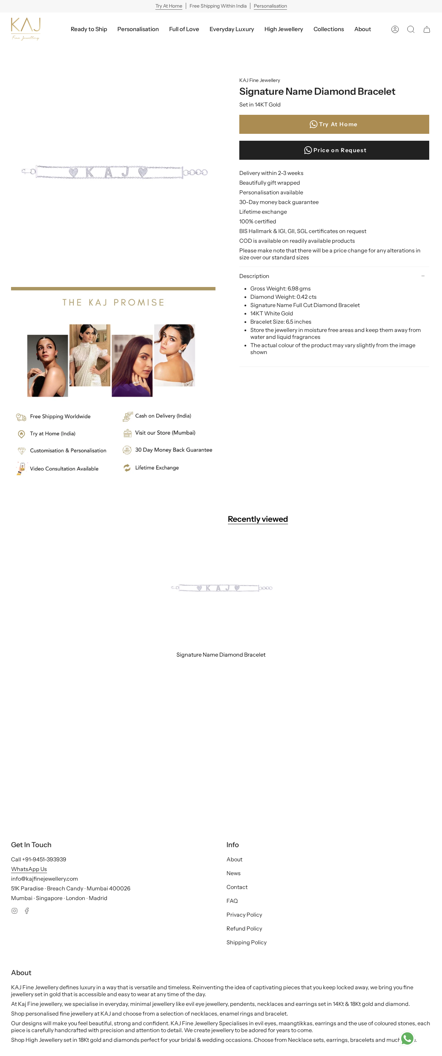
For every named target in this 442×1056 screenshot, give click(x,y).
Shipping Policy (247, 942)
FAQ (232, 900)
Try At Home (168, 6)
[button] (231, 29)
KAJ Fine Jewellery (259, 80)
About (234, 859)
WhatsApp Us (29, 868)
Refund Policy (244, 928)
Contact (237, 886)
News (234, 873)
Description (254, 275)
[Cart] (427, 29)
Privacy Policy (244, 914)
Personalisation (270, 6)
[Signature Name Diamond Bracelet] (221, 592)
